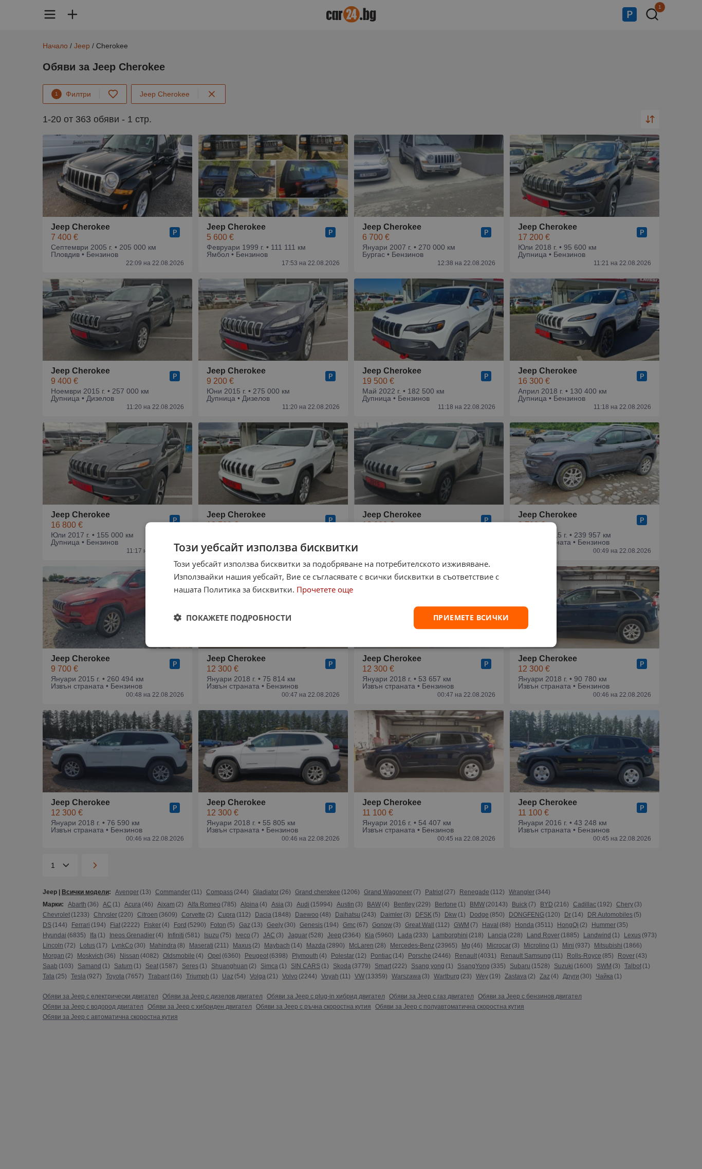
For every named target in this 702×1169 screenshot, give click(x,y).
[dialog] (351, 584)
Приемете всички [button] (471, 617)
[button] (232, 617)
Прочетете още (325, 589)
